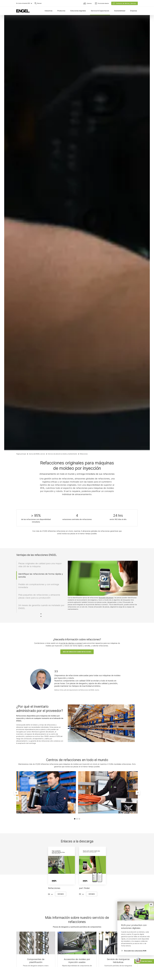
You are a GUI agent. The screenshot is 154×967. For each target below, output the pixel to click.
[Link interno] (35, 943)
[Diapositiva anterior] (16, 793)
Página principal (21, 454)
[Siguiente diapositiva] (138, 793)
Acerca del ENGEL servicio (37, 454)
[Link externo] (77, 943)
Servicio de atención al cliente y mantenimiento (62, 454)
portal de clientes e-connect (71, 643)
